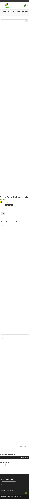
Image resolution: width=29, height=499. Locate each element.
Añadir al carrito (9, 205)
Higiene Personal (8, 209)
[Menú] (27, 6)
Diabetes (3, 465)
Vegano (8, 465)
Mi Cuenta (2, 487)
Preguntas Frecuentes (5, 488)
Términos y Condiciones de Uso (7, 490)
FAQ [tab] (3, 213)
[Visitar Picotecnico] (24, 496)
